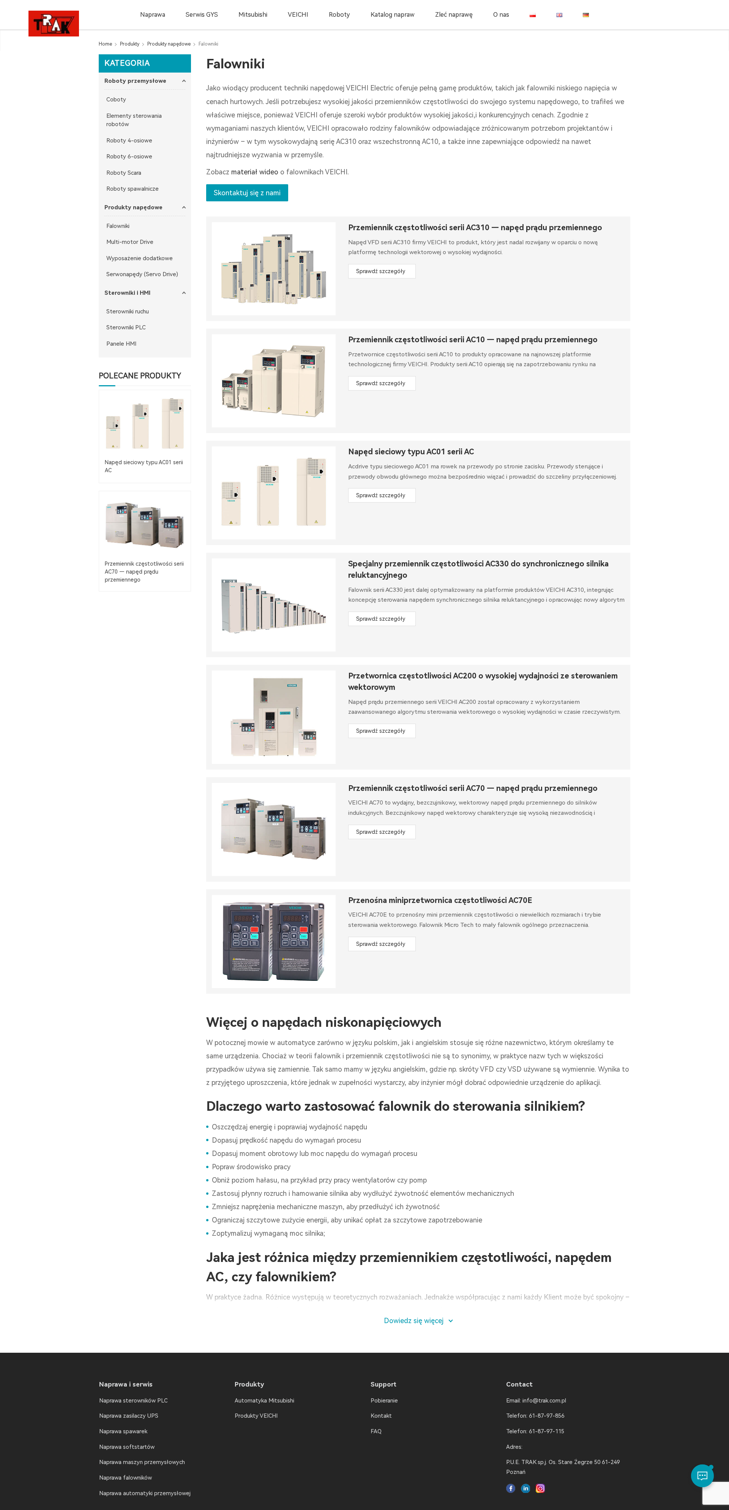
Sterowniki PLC (126, 327)
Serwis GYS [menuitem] (202, 14)
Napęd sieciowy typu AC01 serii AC (411, 451)
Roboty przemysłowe (135, 80)
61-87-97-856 (546, 1415)
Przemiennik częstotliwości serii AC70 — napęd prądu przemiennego (473, 788)
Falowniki (117, 226)
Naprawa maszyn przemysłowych (142, 1462)
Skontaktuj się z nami (247, 193)
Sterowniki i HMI (127, 292)
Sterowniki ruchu (127, 311)
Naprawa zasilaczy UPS (128, 1415)
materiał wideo (254, 172)
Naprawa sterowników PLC (133, 1400)
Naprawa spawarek (123, 1431)
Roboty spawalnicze (132, 188)
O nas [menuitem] (501, 14)
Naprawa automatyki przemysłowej (145, 1493)
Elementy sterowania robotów (134, 120)
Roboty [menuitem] (339, 14)
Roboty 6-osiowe (129, 156)
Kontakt (381, 1415)
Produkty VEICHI (256, 1415)
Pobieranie (384, 1400)
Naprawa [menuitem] (152, 14)
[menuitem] (533, 15)
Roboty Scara (123, 172)
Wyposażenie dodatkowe (139, 258)
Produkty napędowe (133, 207)
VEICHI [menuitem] (298, 14)
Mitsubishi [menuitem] (252, 14)
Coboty (116, 99)
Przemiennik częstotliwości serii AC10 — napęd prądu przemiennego (473, 339)
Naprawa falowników (125, 1477)
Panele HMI (121, 343)
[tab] (145, 81)
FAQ (376, 1431)
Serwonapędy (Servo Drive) (142, 274)
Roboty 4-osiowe (129, 140)
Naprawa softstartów (127, 1447)
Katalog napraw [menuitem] (393, 14)
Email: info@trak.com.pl (536, 1400)
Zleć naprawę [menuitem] (454, 14)
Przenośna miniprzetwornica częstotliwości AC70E (440, 900)
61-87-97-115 (546, 1431)
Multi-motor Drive (129, 242)
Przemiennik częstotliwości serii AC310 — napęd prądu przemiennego (475, 227)
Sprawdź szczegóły (380, 271)
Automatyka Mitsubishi (264, 1400)
